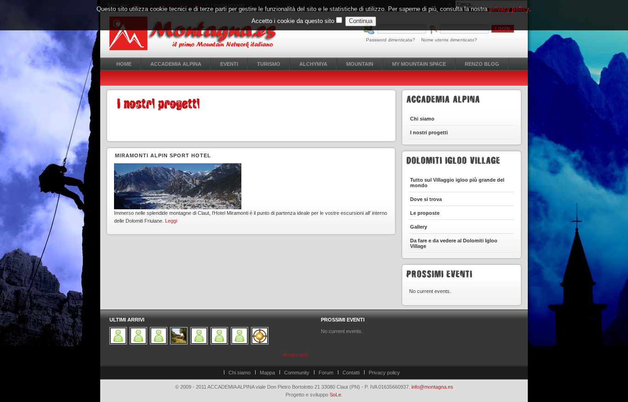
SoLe (335, 394)
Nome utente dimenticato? (449, 39)
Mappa (267, 372)
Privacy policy (384, 372)
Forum (326, 372)
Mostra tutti (294, 354)
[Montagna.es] (197, 33)
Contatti (351, 372)
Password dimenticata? (390, 39)
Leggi (171, 221)
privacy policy (509, 9)
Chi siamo (239, 372)
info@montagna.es (432, 387)
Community (296, 372)
